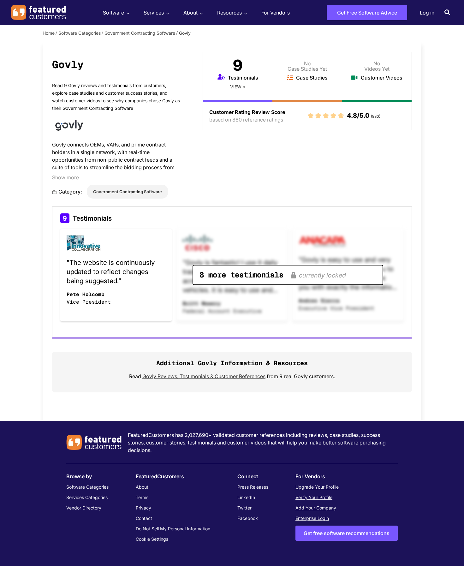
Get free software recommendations (347, 533)
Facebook (247, 518)
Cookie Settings (152, 539)
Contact (144, 518)
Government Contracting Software (139, 33)
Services (154, 12)
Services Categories (87, 497)
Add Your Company (315, 507)
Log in (427, 12)
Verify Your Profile (313, 497)
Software (113, 12)
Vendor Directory (83, 507)
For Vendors (275, 12)
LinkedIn (246, 497)
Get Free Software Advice (367, 12)
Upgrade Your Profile (317, 487)
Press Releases (252, 487)
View (235, 86)
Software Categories (79, 33)
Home (49, 33)
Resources (229, 12)
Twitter (244, 507)
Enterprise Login (312, 518)
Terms (142, 497)
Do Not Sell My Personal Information (173, 528)
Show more (65, 177)
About (190, 12)
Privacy (143, 507)
